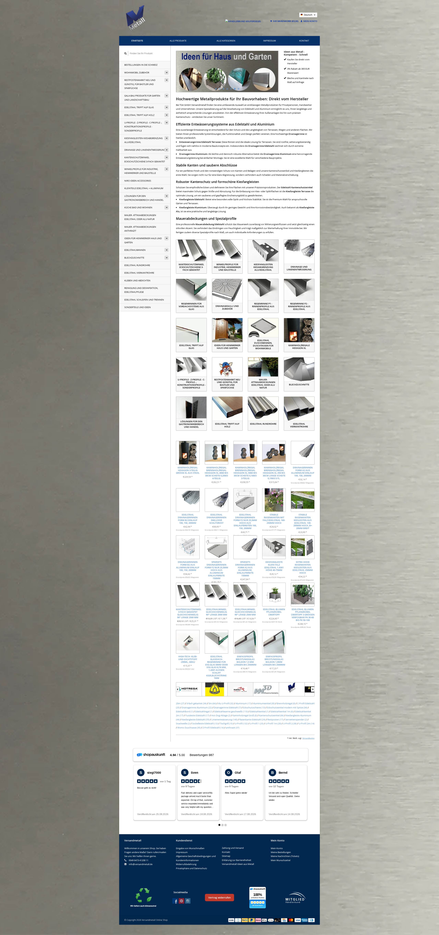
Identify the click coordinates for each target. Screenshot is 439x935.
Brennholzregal (286, 703)
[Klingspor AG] (189, 689)
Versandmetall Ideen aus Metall (238, 864)
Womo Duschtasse (189, 727)
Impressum (269, 40)
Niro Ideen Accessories (137, 180)
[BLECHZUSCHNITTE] (299, 369)
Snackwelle (183, 723)
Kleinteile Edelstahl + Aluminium (143, 188)
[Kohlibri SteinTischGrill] (215, 689)
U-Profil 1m (273, 723)
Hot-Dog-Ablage (221, 715)
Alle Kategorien (226, 40)
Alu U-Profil (226, 703)
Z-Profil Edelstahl (213, 727)
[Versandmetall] (266, 689)
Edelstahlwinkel (259, 711)
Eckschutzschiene (254, 707)
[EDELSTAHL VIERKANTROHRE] (299, 409)
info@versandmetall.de (140, 864)
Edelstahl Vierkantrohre (139, 272)
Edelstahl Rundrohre (137, 265)
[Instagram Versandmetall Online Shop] (188, 901)
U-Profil (241, 723)
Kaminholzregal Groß (245, 715)
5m (212, 703)
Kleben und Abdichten (137, 280)
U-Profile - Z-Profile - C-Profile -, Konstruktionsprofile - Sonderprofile (143, 126)
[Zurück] (178, 689)
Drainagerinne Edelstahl (227, 707)
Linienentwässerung (224, 719)
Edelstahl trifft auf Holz (139, 115)
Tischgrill (226, 723)
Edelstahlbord (184, 711)
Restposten (275, 719)
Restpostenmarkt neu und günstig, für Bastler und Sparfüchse (139, 84)
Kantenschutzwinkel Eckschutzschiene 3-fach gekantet (144, 159)
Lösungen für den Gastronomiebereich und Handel (144, 197)
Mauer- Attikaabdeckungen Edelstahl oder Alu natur (140, 217)
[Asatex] (292, 689)
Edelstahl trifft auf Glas (139, 107)
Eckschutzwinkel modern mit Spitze (287, 707)
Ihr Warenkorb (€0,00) (285, 21)
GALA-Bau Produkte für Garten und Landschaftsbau (142, 97)
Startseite (137, 40)
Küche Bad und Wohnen (138, 207)
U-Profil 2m (307, 723)
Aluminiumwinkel (264, 703)
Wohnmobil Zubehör (136, 72)
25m (180, 703)
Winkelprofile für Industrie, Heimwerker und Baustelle (141, 171)
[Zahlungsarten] (231, 919)
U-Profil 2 (290, 723)
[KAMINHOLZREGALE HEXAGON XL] (299, 330)
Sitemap (226, 856)
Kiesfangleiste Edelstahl (196, 719)
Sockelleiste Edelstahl (205, 723)
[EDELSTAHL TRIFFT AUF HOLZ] (227, 409)
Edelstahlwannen (135, 249)
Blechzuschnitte (134, 257)
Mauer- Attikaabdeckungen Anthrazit (140, 228)
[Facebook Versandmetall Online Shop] (175, 901)
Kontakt (304, 40)
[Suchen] (125, 53)
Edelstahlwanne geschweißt (231, 711)
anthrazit (232, 727)
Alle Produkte (178, 40)
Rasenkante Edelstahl (252, 719)
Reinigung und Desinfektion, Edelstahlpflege (141, 289)
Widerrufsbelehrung (186, 864)
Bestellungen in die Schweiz (140, 64)
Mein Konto (310, 21)
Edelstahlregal (203, 711)
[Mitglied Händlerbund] (296, 897)
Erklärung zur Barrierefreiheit (236, 860)
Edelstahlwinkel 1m (282, 711)
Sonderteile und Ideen (137, 307)
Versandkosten (308, 738)
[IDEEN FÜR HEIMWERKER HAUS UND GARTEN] (227, 330)
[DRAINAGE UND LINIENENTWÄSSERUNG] (299, 252)
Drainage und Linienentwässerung (144, 149)
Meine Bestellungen (281, 852)
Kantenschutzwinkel (271, 715)
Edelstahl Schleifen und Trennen (144, 299)
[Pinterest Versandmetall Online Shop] (181, 901)
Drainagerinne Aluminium (197, 707)
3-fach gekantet (197, 703)
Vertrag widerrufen (219, 897)
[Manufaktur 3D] (240, 689)
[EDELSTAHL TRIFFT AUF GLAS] (191, 330)
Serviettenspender (296, 719)
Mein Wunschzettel (280, 860)
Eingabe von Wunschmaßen (190, 848)
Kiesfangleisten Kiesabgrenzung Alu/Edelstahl (143, 140)
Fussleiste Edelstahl (197, 715)
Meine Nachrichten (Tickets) (285, 856)
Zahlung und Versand (233, 847)
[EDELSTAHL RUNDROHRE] (263, 409)
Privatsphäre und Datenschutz (191, 868)
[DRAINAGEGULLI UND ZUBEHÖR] (227, 291)
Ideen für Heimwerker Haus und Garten (143, 240)
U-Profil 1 (257, 723)
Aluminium (243, 703)
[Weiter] (313, 689)
